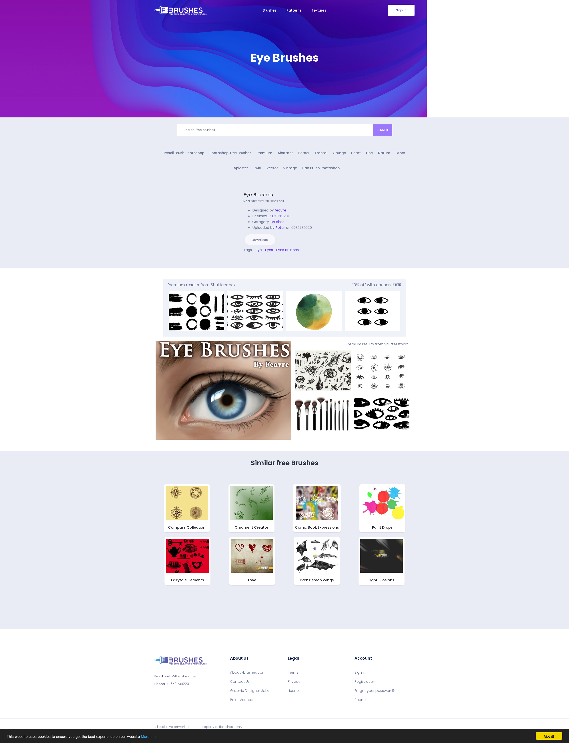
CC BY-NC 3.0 (277, 216)
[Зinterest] (251, 259)
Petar (280, 227)
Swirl (257, 168)
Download (260, 239)
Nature (384, 153)
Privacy (294, 681)
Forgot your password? (375, 691)
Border (304, 153)
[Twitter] (247, 259)
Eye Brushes (258, 194)
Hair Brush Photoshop (321, 168)
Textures (319, 10)
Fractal (321, 153)
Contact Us (240, 681)
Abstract (285, 153)
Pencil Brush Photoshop (184, 153)
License (294, 691)
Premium (264, 153)
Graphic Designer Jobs (250, 691)
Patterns (294, 10)
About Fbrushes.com (248, 672)
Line (369, 153)
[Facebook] (244, 259)
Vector (272, 168)
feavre (280, 210)
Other (400, 153)
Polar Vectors (241, 700)
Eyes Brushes (287, 249)
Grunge (339, 153)
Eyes (269, 249)
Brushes (269, 10)
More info (148, 736)
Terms (293, 672)
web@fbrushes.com (180, 676)
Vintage (290, 168)
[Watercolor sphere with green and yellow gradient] (314, 311)
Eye (259, 249)
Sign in (360, 672)
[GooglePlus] (254, 259)
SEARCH (382, 130)
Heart (356, 153)
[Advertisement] (284, 78)
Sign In (401, 10)
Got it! (549, 736)
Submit (361, 700)
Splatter (241, 168)
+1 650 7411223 (177, 683)
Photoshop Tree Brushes (230, 153)
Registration (365, 681)
